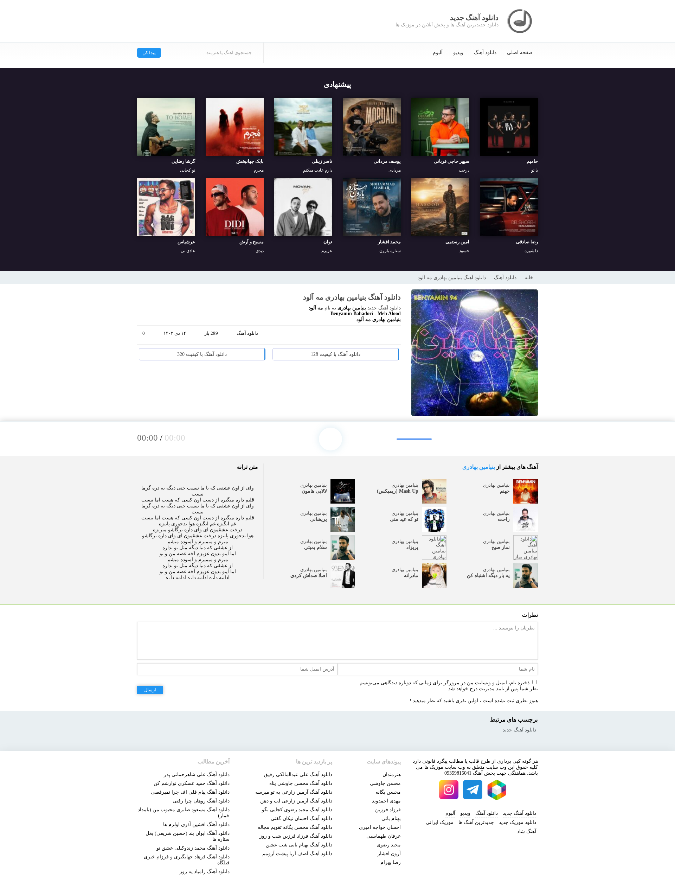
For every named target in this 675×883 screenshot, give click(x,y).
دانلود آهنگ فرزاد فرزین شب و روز (295, 836)
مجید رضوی (389, 844)
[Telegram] (366, 336)
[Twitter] (379, 336)
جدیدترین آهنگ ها (476, 822)
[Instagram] (449, 790)
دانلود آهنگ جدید (384, 308)
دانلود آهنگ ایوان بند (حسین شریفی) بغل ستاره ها (188, 836)
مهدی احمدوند (386, 801)
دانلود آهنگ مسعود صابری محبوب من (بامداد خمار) (184, 812)
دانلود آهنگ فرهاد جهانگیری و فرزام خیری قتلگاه (187, 859)
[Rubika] (497, 790)
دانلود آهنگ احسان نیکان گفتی (301, 818)
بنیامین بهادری (478, 467)
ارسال (150, 689)
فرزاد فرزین (388, 809)
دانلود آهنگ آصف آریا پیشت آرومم (297, 853)
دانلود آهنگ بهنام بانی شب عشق (299, 844)
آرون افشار (389, 853)
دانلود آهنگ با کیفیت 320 (202, 354)
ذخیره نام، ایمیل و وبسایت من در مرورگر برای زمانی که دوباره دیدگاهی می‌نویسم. (443, 682)
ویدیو (458, 52)
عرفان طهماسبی (383, 836)
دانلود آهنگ (485, 52)
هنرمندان (391, 774)
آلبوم (438, 52)
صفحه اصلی (520, 52)
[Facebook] (339, 336)
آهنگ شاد (526, 831)
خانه (529, 277)
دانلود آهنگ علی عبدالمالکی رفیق (298, 774)
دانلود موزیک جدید (517, 822)
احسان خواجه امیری (380, 827)
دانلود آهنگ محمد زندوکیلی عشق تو (193, 848)
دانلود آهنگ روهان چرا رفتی (201, 801)
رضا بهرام (390, 862)
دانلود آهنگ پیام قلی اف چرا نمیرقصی (190, 792)
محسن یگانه (388, 792)
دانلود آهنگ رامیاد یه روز (205, 871)
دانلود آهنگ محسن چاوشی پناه (300, 783)
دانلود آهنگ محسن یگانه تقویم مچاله (295, 827)
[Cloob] (392, 336)
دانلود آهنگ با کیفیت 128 (335, 354)
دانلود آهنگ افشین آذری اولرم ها (196, 824)
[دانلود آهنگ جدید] (520, 21)
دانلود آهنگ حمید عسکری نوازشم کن (192, 783)
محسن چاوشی (385, 783)
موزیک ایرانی (440, 822)
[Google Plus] (352, 336)
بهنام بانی (391, 818)
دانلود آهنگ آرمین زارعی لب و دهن (296, 801)
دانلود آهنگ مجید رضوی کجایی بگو (297, 809)
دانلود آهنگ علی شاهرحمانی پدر (197, 774)
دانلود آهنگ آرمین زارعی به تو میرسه (293, 792)
